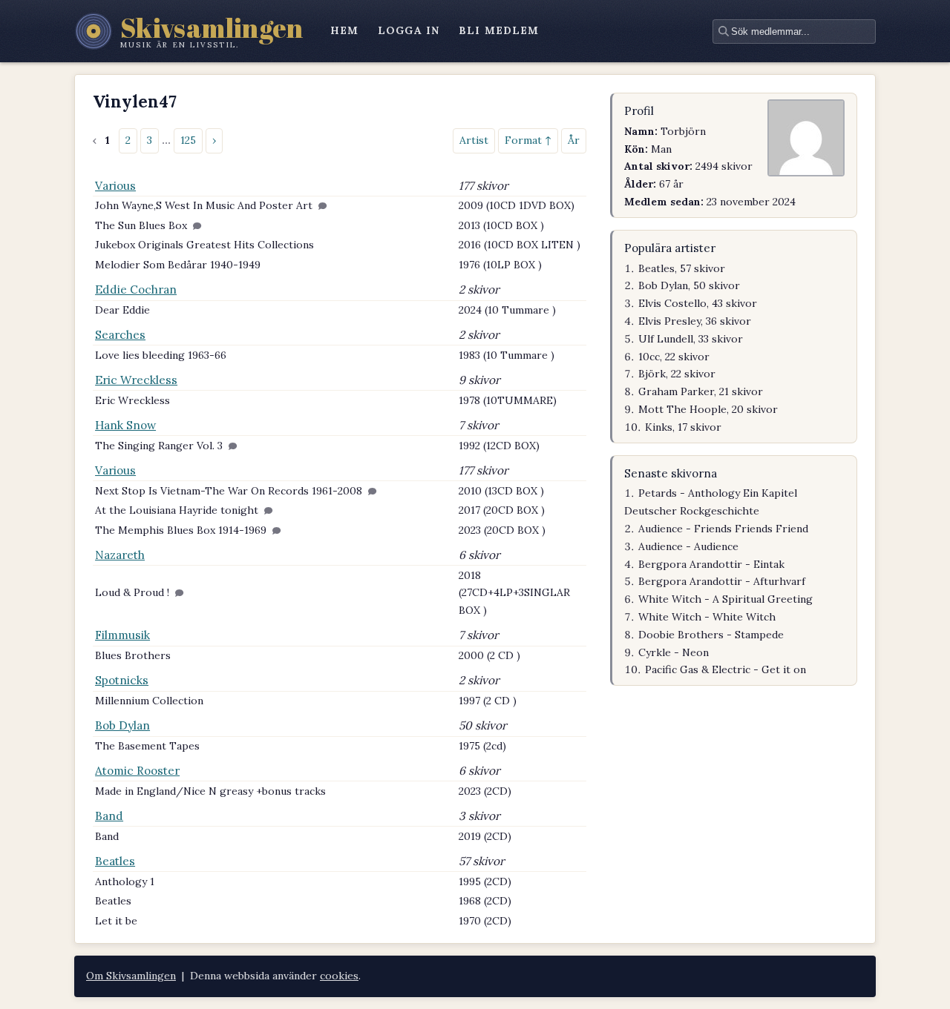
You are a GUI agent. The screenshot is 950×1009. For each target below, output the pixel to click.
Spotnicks (121, 680)
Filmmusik (122, 635)
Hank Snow (125, 425)
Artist (473, 140)
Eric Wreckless (136, 380)
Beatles (115, 861)
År (574, 140)
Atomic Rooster (137, 771)
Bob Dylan (122, 725)
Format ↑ (528, 140)
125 (188, 140)
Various (115, 186)
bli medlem (499, 30)
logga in (408, 30)
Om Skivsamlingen (131, 975)
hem (344, 30)
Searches (120, 335)
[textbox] (794, 31)
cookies (339, 975)
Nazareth (120, 555)
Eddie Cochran (136, 289)
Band (109, 816)
